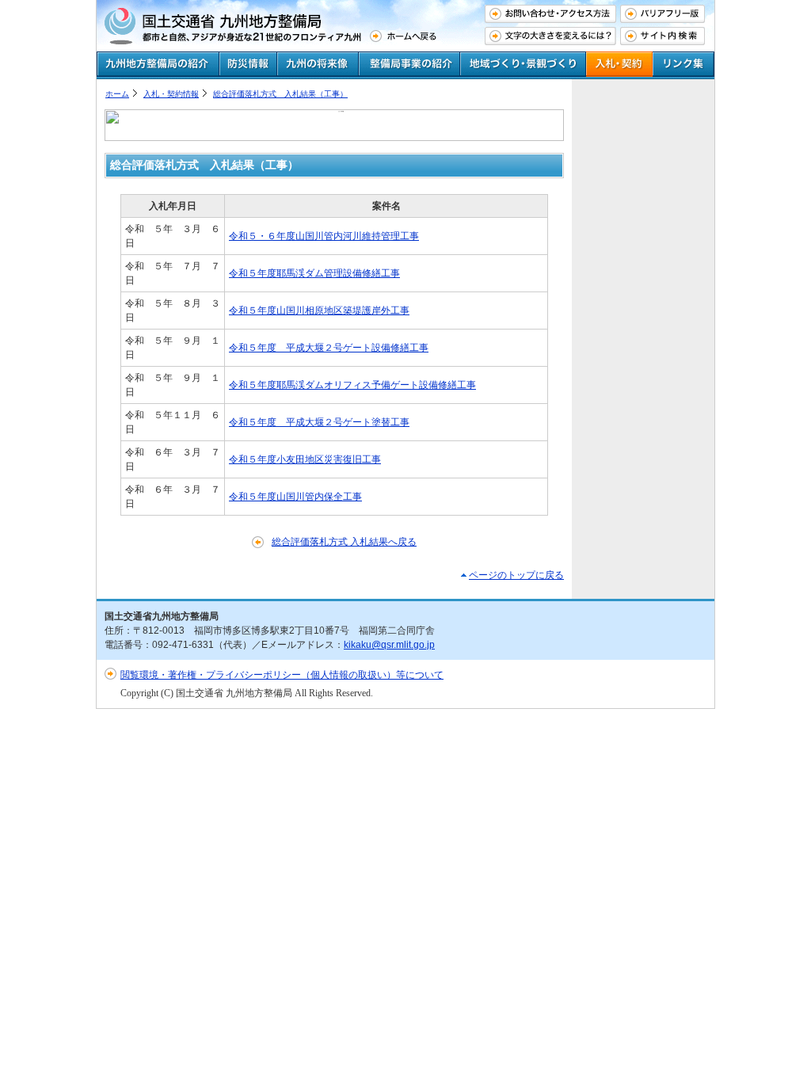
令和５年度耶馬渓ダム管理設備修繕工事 (314, 273)
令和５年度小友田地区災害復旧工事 (305, 459)
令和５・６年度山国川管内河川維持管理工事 (324, 236)
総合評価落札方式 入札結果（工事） (280, 94)
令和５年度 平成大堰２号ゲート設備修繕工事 (328, 347)
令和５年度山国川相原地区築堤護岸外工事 (319, 310)
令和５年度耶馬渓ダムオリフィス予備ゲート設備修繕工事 (352, 385)
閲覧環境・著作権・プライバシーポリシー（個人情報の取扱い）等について (282, 674)
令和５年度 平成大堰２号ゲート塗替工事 (319, 422)
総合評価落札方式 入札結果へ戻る (344, 541)
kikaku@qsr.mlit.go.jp (389, 644)
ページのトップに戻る (516, 575)
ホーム (117, 94)
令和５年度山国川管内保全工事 (295, 496)
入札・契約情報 (171, 94)
